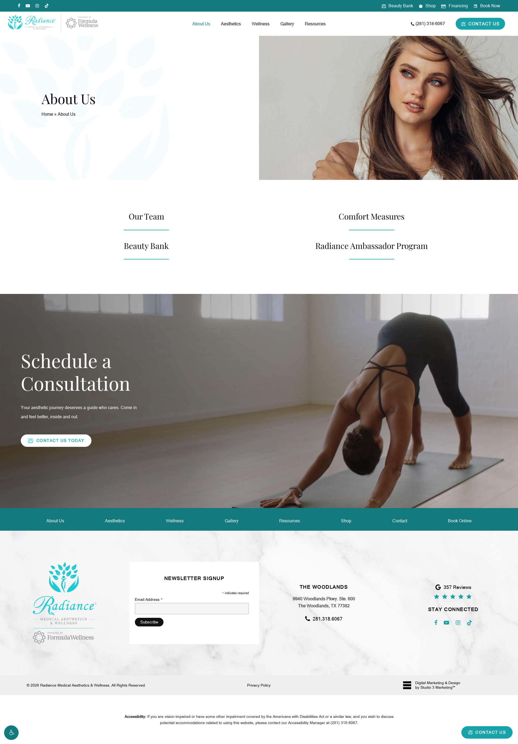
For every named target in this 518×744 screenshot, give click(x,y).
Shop (346, 520)
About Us (55, 520)
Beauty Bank (146, 245)
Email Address (149, 599)
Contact (399, 520)
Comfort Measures (371, 216)
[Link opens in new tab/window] (436, 622)
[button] (11, 732)
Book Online (460, 520)
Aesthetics (115, 520)
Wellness (175, 520)
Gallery (231, 520)
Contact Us (490, 732)
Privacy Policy (259, 685)
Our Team (146, 216)
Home (47, 114)
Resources (289, 520)
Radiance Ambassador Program (371, 245)
